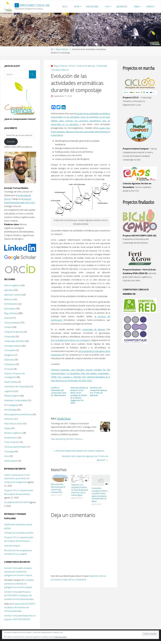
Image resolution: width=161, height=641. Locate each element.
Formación (9, 369)
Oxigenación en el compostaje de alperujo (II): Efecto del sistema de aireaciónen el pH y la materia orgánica (79, 489)
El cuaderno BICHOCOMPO (16, 502)
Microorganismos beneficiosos (18, 414)
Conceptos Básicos (60, 69)
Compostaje (101, 65)
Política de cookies (61, 637)
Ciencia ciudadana (12, 322)
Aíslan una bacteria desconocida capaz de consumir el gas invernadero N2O (58, 488)
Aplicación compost (13, 294)
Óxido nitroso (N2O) (13, 423)
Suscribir (11, 141)
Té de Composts (11, 442)
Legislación (9, 391)
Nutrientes (9, 419)
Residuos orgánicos (13, 433)
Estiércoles (9, 359)
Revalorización (10, 437)
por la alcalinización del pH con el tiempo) (70, 340)
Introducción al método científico (19, 532)
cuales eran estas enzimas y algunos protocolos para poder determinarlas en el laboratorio (80, 132)
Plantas (7, 428)
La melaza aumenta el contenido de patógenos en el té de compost (18, 572)
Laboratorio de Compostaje (16, 386)
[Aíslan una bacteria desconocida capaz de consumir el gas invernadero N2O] (60, 478)
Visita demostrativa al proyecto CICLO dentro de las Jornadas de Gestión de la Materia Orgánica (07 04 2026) (79, 395)
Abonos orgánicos (12, 285)
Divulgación (9, 355)
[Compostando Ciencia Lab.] (8, 6)
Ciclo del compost (12, 545)
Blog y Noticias (62, 49)
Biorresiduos (10, 308)
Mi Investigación (11, 405)
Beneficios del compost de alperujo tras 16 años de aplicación (98, 391)
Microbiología (10, 409)
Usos (6, 456)
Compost (8, 327)
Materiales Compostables (15, 400)
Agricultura (9, 290)
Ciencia (71, 65)
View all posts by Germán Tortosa (67, 439)
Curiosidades (10, 350)
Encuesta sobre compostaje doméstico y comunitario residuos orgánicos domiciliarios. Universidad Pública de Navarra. (100, 495)
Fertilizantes (9, 364)
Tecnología (9, 451)
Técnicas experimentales (15, 446)
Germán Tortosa (11, 568)
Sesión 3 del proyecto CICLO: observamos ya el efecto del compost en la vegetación (17, 479)
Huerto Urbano (11, 381)
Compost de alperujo (85, 65)
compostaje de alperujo (93, 329)
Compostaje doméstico (14, 341)
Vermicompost (10, 460)
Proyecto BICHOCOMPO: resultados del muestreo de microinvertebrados (19, 595)
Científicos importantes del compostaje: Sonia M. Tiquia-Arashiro (58, 391)
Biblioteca (8, 299)
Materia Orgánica (12, 395)
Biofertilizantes (10, 304)
